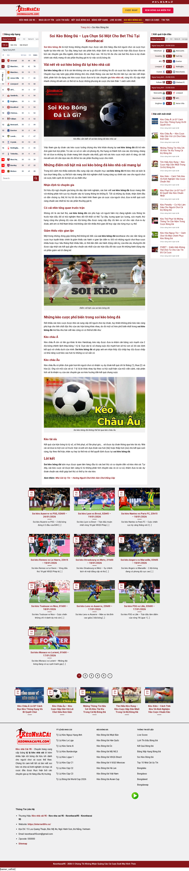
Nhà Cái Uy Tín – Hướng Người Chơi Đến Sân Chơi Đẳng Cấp (85, 478)
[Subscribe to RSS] (164, 2)
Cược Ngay (131, 10)
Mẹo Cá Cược (152, 20)
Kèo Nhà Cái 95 (27, 20)
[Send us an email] (155, 2)
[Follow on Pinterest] (161, 2)
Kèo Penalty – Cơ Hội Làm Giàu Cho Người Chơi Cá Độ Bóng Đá (173, 207)
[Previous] (15, 705)
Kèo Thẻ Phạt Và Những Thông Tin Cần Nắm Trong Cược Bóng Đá (172, 221)
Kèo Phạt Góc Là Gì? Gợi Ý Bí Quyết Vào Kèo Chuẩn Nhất (172, 193)
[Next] (174, 705)
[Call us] (158, 2)
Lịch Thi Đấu (62, 20)
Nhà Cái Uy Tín (46, 20)
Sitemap (23, 843)
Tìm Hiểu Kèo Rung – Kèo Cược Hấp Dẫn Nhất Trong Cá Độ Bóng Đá (172, 165)
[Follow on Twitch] (172, 2)
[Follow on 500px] (169, 2)
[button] (2, 76)
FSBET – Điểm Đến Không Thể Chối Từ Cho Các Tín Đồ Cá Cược (172, 250)
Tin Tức (165, 20)
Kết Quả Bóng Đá (80, 20)
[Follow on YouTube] (166, 2)
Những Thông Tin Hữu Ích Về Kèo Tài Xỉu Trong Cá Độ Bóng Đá (172, 150)
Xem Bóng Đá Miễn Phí (158, 10)
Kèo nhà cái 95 (39, 815)
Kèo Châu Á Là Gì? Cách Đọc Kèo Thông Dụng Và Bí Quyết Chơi (173, 122)
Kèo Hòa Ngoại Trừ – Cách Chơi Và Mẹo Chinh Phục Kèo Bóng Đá (173, 236)
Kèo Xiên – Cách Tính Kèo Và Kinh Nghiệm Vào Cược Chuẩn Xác (172, 179)
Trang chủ (85, 27)
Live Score (116, 20)
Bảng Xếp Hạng (100, 20)
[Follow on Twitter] (153, 2)
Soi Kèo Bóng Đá (133, 20)
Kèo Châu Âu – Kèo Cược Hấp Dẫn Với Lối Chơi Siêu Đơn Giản (173, 136)
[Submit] (36, 178)
